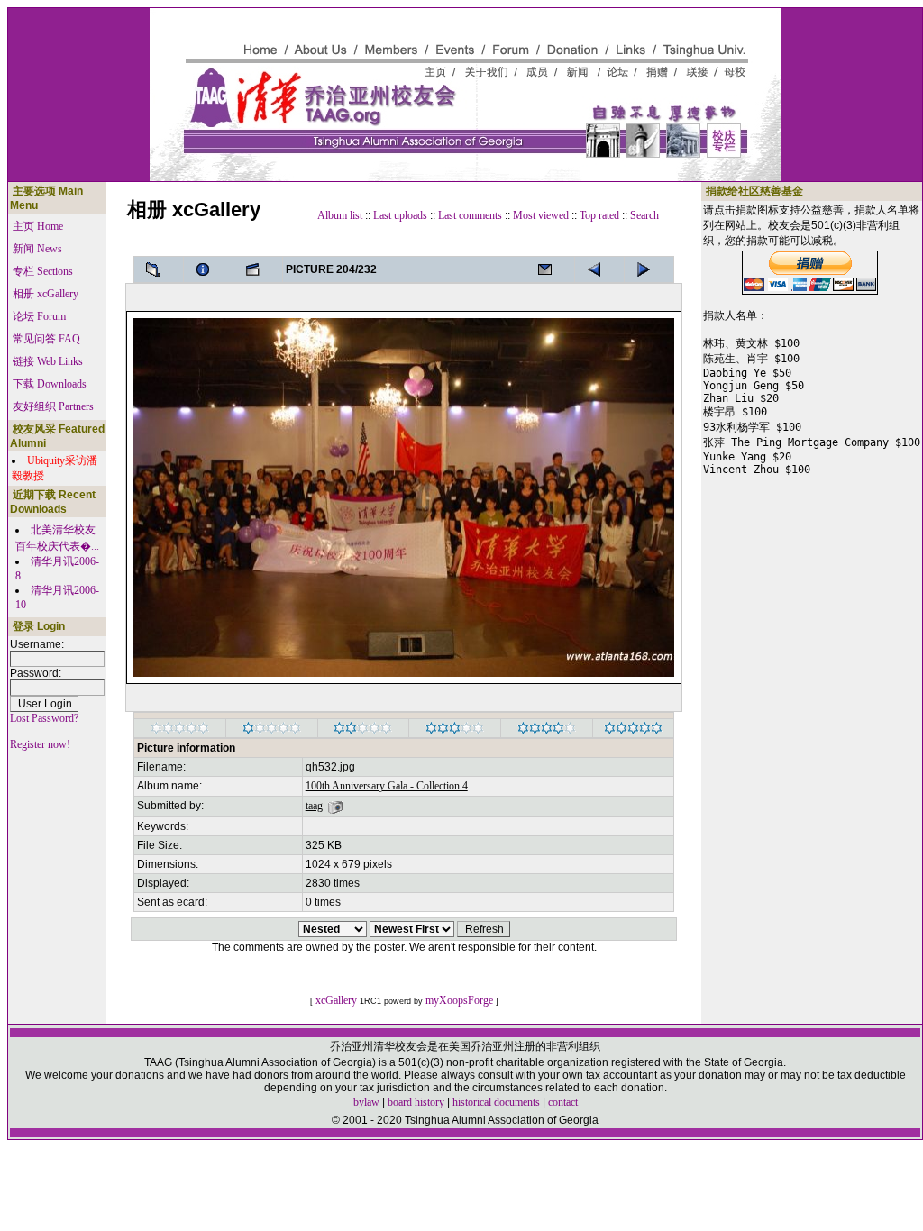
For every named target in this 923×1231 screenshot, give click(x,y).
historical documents (496, 1102)
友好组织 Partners (53, 406)
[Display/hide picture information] (208, 269)
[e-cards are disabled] (549, 269)
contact (563, 1102)
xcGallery (336, 1000)
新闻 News (37, 248)
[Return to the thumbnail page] (158, 269)
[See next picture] (599, 269)
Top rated (599, 215)
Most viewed (541, 215)
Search (644, 215)
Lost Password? (44, 718)
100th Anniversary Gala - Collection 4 (387, 786)
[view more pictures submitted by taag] (335, 805)
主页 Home (38, 226)
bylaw (366, 1102)
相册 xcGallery (45, 293)
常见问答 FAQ (46, 339)
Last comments (470, 215)
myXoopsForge (459, 1000)
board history (416, 1102)
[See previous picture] (649, 269)
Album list (339, 215)
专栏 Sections (43, 271)
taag (314, 805)
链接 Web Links (48, 361)
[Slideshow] (257, 269)
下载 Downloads (50, 384)
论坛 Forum (39, 316)
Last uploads (400, 215)
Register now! (40, 744)
